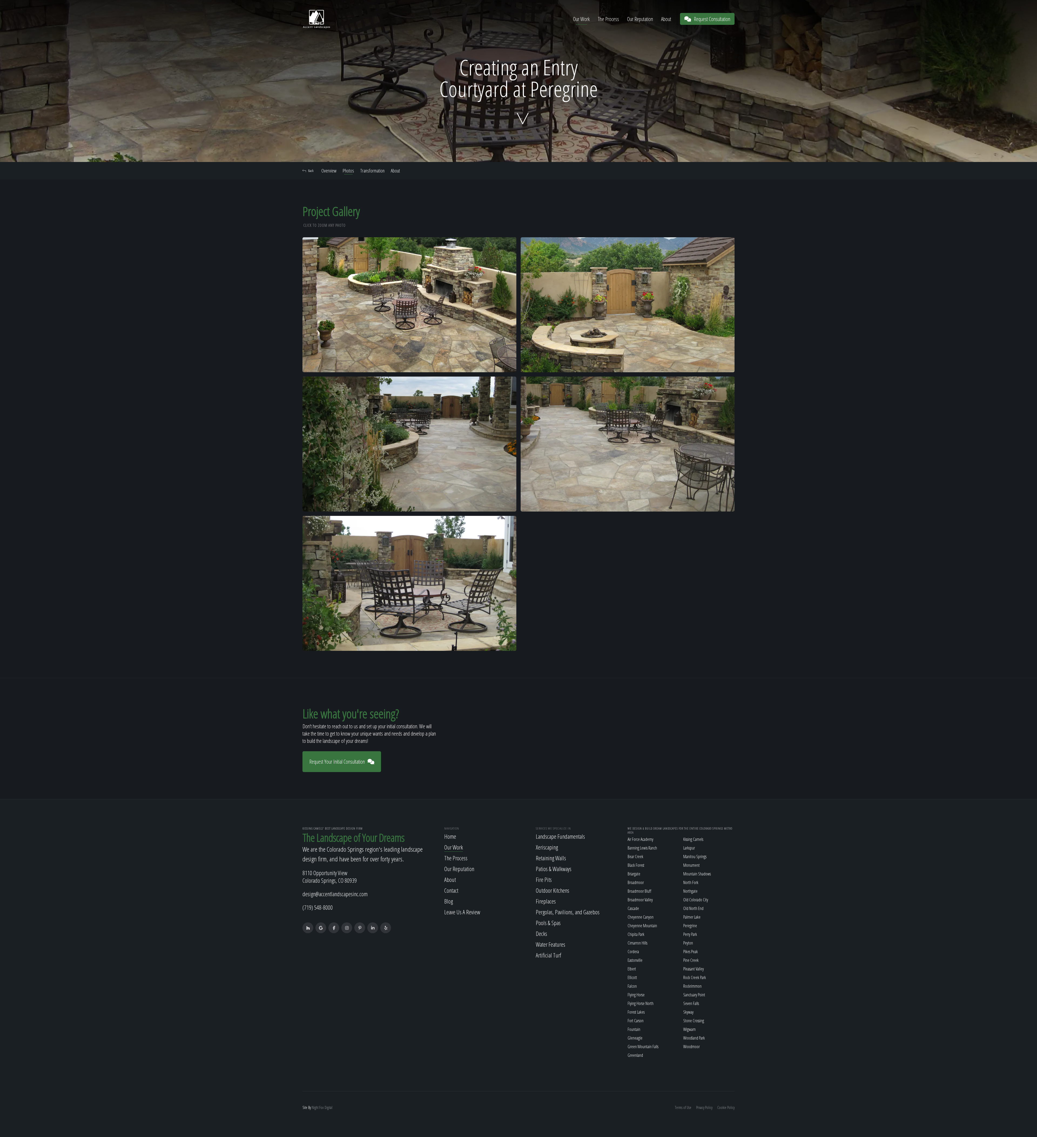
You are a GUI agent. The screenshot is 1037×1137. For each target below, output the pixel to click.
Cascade (633, 908)
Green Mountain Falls (643, 1047)
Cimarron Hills (637, 943)
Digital (328, 1107)
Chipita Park (636, 934)
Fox (321, 1107)
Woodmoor (691, 1047)
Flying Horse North (641, 1003)
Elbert (632, 969)
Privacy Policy (704, 1107)
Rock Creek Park (694, 977)
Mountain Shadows (697, 874)
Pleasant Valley (693, 969)
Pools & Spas (548, 923)
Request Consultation (712, 19)
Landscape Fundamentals (560, 836)
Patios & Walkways (553, 869)
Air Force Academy (640, 839)
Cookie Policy (726, 1107)
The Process (608, 19)
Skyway (688, 1012)
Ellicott (632, 977)
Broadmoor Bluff (639, 891)
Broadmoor (636, 882)
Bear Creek (635, 856)
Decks (541, 933)
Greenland (635, 1055)
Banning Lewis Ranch (642, 848)
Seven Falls (691, 1003)
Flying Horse (636, 995)
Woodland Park (694, 1038)
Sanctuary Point (694, 995)
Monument (691, 865)
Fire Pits (544, 879)
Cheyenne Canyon (641, 917)
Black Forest (636, 865)
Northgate (690, 891)
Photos (348, 170)
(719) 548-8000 (317, 907)
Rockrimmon (692, 986)
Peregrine (690, 926)
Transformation (372, 170)
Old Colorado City (695, 900)
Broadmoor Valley (640, 900)
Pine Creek (691, 960)
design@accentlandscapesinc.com (335, 894)
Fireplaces (546, 901)
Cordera (633, 952)
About (666, 19)
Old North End (693, 908)
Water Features (550, 944)
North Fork (690, 882)
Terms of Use (683, 1107)
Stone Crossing (693, 1021)
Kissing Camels (693, 839)
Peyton (688, 943)
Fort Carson (636, 1021)
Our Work (581, 19)
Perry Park (690, 934)
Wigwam (689, 1029)
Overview (328, 170)
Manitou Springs (694, 856)
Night (315, 1107)
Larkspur (689, 848)
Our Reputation (640, 19)
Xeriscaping (547, 847)
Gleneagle (635, 1038)
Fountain (634, 1029)
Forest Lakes (636, 1012)
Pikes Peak (690, 952)
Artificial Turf (548, 955)
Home (450, 836)
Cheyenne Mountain (642, 926)
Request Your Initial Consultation (337, 761)
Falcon (632, 986)
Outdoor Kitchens (552, 890)
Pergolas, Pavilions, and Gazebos (568, 912)
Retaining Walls (551, 858)
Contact (451, 890)
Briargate (634, 874)
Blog (448, 901)
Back (311, 170)
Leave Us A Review (462, 912)
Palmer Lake (692, 917)
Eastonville (635, 960)
